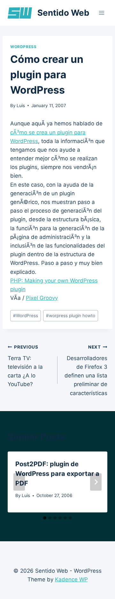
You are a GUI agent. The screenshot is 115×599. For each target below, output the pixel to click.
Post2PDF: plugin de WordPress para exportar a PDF (57, 473)
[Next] (96, 482)
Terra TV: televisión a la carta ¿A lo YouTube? (25, 365)
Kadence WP (71, 579)
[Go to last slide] (19, 482)
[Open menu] (101, 13)
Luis (21, 105)
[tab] (44, 517)
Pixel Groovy (42, 298)
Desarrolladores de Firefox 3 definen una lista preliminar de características (86, 370)
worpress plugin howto (70, 315)
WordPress (23, 46)
